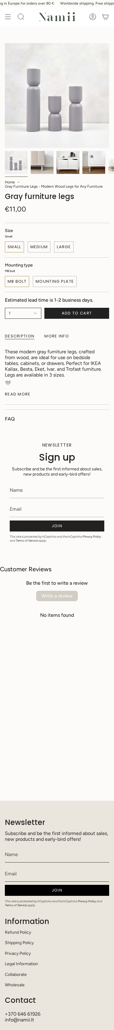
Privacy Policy (92, 537)
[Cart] (105, 17)
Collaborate (16, 974)
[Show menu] (8, 17)
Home (10, 182)
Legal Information (21, 963)
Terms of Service (27, 541)
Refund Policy (18, 932)
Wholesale (15, 985)
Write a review (57, 596)
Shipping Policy (19, 942)
